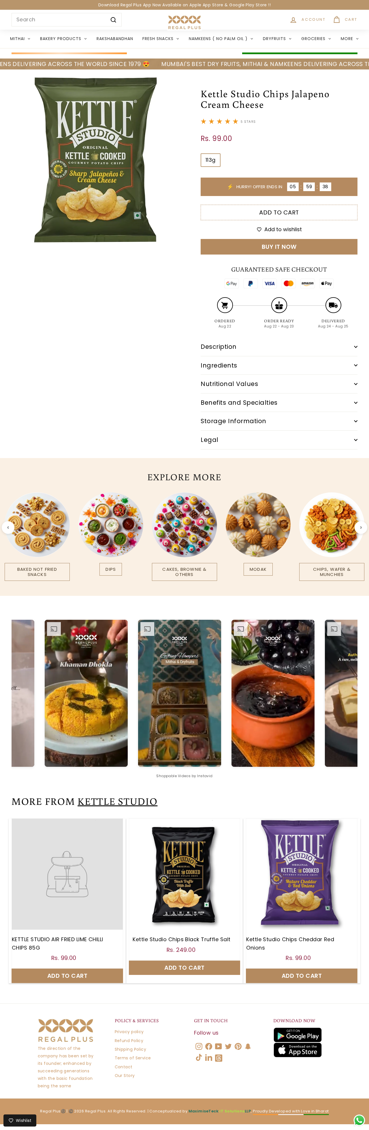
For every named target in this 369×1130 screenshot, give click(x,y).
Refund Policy (129, 1041)
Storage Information (233, 421)
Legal (210, 440)
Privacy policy (129, 1032)
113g (211, 159)
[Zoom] (96, 159)
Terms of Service (133, 1058)
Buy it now (279, 247)
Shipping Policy (130, 1049)
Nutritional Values (229, 384)
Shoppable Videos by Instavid (184, 775)
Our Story (125, 1075)
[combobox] (67, 20)
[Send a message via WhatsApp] (359, 1120)
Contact (124, 1067)
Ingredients (219, 365)
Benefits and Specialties (239, 402)
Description (219, 346)
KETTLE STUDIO (117, 801)
